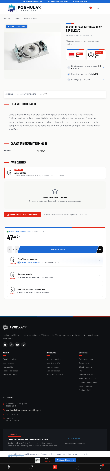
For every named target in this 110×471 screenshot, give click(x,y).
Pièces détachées (10, 374)
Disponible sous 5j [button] (58, 249)
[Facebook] (5, 344)
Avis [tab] (43, 94)
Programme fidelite (55, 374)
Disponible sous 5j (66, 460)
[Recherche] (32, 466)
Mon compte (51, 353)
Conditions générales (88, 382)
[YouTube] (17, 344)
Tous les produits (10, 359)
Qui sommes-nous (86, 359)
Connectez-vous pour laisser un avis (24, 214)
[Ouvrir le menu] (55, 467)
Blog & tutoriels (85, 367)
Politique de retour (87, 374)
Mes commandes (54, 359)
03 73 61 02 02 (12, 414)
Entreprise (83, 353)
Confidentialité (85, 390)
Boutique (16, 18)
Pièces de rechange (30, 18)
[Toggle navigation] (98, 8)
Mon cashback (52, 367)
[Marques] (78, 466)
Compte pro (84, 363)
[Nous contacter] (24, 410)
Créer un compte (75, 437)
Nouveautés (8, 367)
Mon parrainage (53, 371)
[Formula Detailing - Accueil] (15, 327)
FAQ (80, 371)
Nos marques (8, 363)
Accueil (7, 18)
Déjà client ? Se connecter (75, 443)
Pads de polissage (10, 371)
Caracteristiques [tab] (26, 94)
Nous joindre (8, 397)
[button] (99, 249)
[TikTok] (23, 344)
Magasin (6, 353)
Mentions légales (86, 386)
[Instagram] (11, 344)
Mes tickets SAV (53, 363)
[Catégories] (9, 466)
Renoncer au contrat (87, 378)
